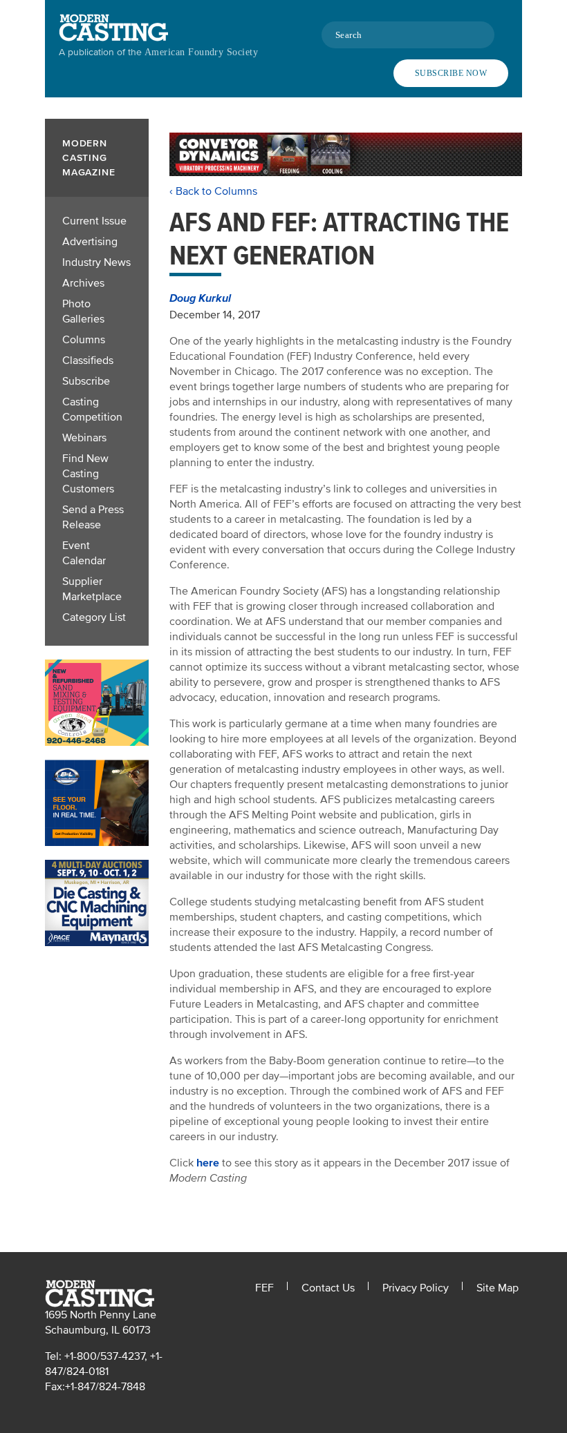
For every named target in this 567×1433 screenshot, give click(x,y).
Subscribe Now (451, 73)
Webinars (84, 438)
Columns (83, 340)
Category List (94, 617)
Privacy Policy (415, 1288)
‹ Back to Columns (213, 191)
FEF (264, 1288)
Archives (83, 283)
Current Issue (94, 221)
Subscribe (86, 381)
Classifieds (87, 360)
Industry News (96, 262)
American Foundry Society (201, 52)
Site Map (497, 1288)
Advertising (90, 242)
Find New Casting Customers (88, 474)
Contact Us (328, 1288)
